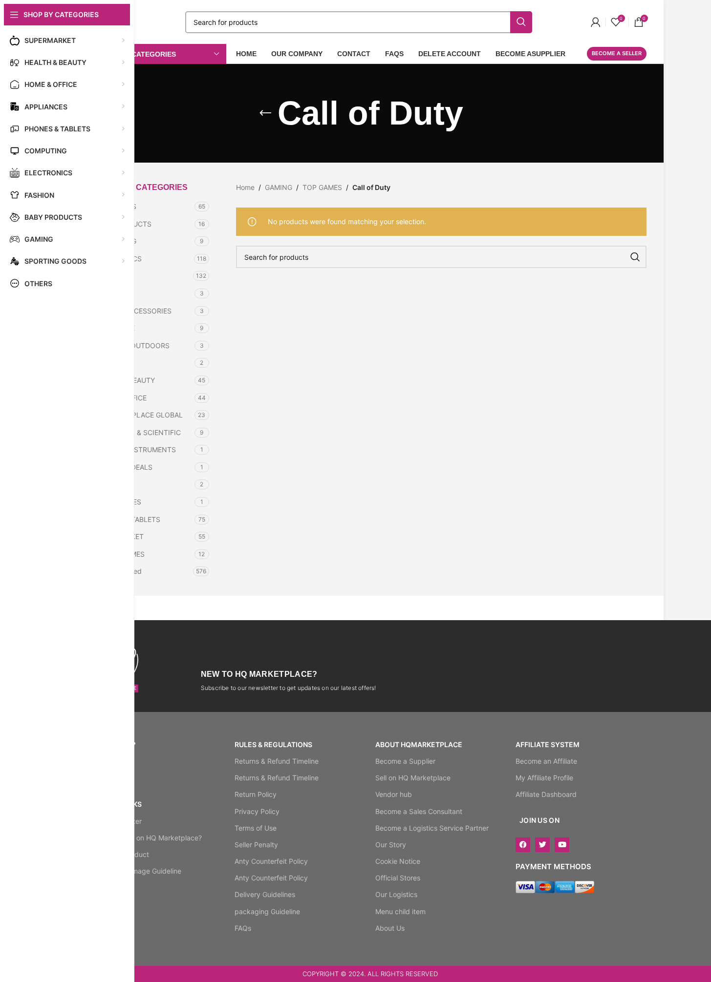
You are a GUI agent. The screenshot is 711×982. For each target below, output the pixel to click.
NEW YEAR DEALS (123, 467)
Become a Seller (617, 53)
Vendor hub (393, 794)
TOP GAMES (322, 187)
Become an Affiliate (546, 761)
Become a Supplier (405, 761)
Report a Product (121, 854)
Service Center (118, 821)
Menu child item (400, 911)
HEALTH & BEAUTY (124, 380)
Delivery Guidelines (265, 894)
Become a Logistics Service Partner (432, 828)
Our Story (390, 844)
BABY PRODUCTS (122, 224)
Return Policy (256, 794)
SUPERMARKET (119, 536)
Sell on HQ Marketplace (413, 777)
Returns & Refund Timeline (277, 761)
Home (245, 187)
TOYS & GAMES (119, 554)
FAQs (243, 928)
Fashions (108, 293)
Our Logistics (396, 894)
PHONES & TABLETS (127, 519)
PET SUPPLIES (117, 502)
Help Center (113, 761)
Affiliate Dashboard (546, 794)
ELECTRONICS (118, 258)
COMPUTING (115, 241)
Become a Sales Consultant (418, 811)
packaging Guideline (267, 911)
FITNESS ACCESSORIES (133, 311)
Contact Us (112, 777)
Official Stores (397, 878)
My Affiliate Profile (544, 777)
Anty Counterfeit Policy (271, 861)
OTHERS (108, 484)
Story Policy (113, 887)
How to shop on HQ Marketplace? (148, 838)
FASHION (109, 276)
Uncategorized (118, 571)
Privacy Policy (257, 811)
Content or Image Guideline (137, 871)
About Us (390, 928)
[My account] (595, 22)
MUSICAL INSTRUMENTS (135, 449)
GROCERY (110, 362)
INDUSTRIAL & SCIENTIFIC (137, 432)
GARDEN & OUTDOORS (132, 345)
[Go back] (265, 113)
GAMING (278, 187)
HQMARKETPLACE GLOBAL (138, 415)
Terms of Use (256, 828)
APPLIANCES (115, 206)
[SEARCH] (635, 257)
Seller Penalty (256, 844)
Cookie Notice (397, 861)
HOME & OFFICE (120, 398)
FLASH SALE (114, 328)
